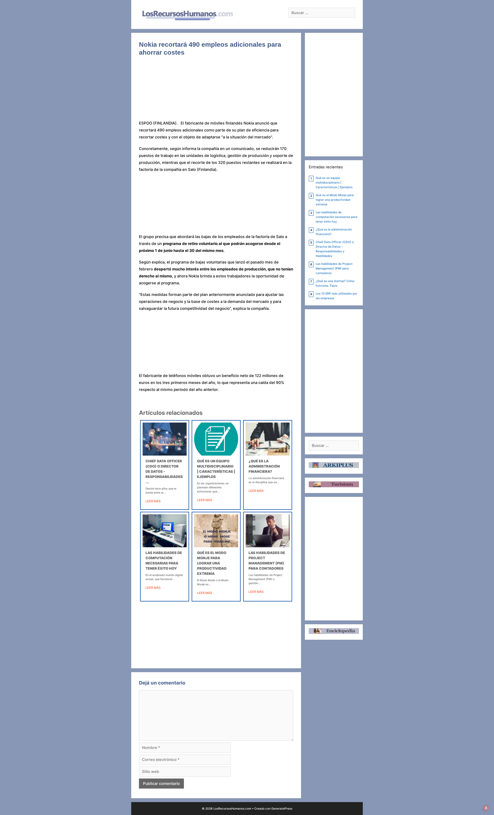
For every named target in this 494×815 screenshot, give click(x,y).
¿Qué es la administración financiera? (264, 466)
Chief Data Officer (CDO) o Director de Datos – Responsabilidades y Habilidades (335, 249)
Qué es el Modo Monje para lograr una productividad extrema (212, 563)
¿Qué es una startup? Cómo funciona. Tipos (335, 283)
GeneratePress (281, 808)
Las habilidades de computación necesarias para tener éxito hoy (336, 216)
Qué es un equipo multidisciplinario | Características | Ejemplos (334, 182)
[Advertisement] (216, 91)
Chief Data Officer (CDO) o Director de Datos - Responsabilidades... (164, 471)
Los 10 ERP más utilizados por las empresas (336, 296)
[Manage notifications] (486, 808)
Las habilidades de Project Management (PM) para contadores (334, 268)
